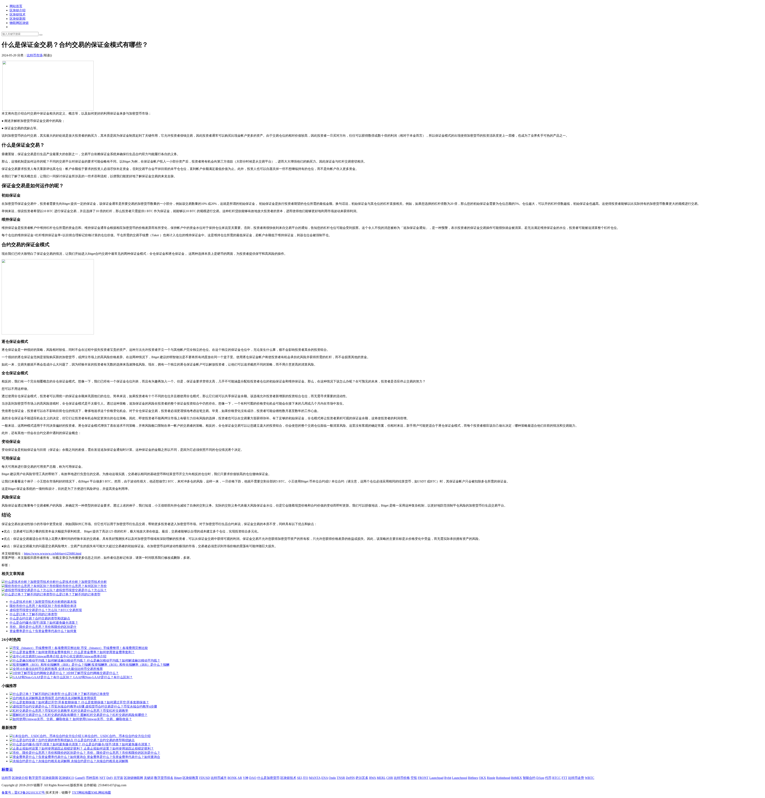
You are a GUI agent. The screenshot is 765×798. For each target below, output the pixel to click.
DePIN (350, 777)
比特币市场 (35, 55)
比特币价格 (402, 777)
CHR (389, 777)
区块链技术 (18, 14)
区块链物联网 (133, 777)
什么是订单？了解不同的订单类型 (33, 614)
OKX (482, 777)
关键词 (148, 777)
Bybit (447, 777)
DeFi (109, 777)
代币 (548, 777)
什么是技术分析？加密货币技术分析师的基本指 (43, 601)
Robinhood (503, 777)
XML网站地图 (101, 792)
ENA (324, 777)
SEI (299, 777)
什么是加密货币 (268, 777)
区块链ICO (66, 777)
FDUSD (204, 777)
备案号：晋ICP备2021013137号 (24, 792)
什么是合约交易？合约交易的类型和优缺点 (40, 618)
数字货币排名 (163, 777)
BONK (232, 777)
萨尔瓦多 (362, 777)
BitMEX (516, 777)
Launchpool (459, 777)
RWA (372, 777)
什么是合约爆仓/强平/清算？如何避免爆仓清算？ (44, 622)
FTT (564, 777)
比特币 (6, 777)
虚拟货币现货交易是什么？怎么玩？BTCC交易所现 (46, 610)
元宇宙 (118, 777)
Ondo (332, 777)
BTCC (556, 777)
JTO (305, 777)
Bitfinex (473, 777)
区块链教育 (190, 777)
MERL (381, 777)
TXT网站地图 (81, 792)
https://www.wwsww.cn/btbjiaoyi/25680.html (52, 553)
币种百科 (92, 777)
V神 (245, 777)
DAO (252, 777)
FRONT (423, 777)
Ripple (491, 777)
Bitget (178, 777)
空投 (414, 777)
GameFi (80, 777)
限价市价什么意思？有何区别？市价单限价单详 (43, 606)
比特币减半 (219, 777)
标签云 (7, 769)
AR (239, 777)
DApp (540, 777)
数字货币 (35, 777)
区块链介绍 (18, 10)
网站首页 (16, 6)
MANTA (315, 777)
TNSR (341, 777)
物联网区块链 (19, 23)
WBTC (589, 777)
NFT (102, 777)
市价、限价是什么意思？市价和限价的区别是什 (43, 626)
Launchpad (436, 777)
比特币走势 (576, 777)
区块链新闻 (18, 18)
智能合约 (529, 777)
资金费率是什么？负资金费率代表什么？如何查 (43, 631)
